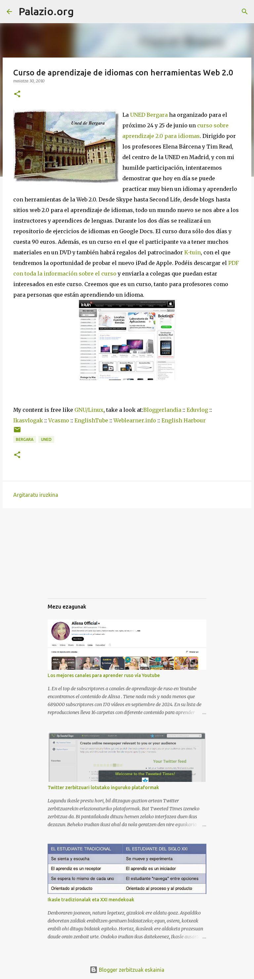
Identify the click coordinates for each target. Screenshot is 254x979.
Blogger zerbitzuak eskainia (131, 970)
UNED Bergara (149, 114)
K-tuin (192, 252)
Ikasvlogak (28, 420)
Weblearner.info (134, 420)
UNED (46, 439)
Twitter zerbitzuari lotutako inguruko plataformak (103, 787)
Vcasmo (58, 420)
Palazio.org (46, 11)
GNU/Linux (89, 409)
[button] (17, 94)
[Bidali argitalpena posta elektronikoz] (17, 432)
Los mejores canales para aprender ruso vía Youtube (104, 675)
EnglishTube (91, 420)
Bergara (24, 439)
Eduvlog (197, 409)
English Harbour (183, 420)
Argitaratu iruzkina (35, 495)
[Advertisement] (81, 559)
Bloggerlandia (162, 409)
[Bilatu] (83, 12)
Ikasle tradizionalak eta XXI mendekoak (91, 899)
